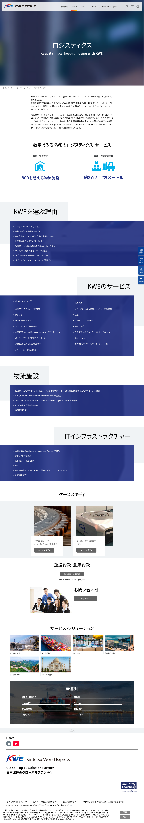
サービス (74, 6)
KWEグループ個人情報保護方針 (45, 802)
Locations (83, 6)
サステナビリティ (105, 6)
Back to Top (72, 731)
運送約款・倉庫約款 (72, 574)
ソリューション (26, 88)
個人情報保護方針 (70, 802)
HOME (6, 88)
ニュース (93, 6)
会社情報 (64, 6)
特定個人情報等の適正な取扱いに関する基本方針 (103, 802)
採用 (115, 6)
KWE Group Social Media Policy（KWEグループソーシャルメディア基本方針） (37, 805)
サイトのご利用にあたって (16, 802)
